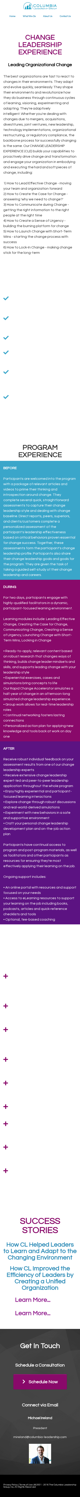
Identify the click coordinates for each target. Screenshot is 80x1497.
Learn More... (32, 1300)
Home (12, 16)
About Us (47, 16)
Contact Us (65, 16)
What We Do (29, 16)
